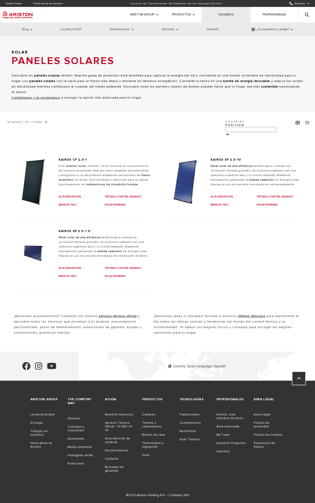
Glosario (74, 418)
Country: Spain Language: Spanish (199, 366)
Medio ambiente (80, 447)
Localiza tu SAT (71, 29)
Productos (181, 14)
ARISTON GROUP (142, 14)
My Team (223, 435)
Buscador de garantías (114, 469)
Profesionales (274, 14)
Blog (25, 29)
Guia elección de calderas (117, 440)
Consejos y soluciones (76, 428)
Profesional (76, 463)
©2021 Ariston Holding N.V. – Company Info (157, 495)
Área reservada (228, 426)
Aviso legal (262, 414)
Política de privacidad (261, 424)
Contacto (212, 29)
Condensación (190, 423)
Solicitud (223, 451)
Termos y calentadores (152, 424)
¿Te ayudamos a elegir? (273, 29)
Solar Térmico (189, 439)
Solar (146, 455)
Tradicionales (189, 414)
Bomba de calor (154, 435)
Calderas (148, 414)
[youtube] (51, 368)
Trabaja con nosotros (39, 433)
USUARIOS (226, 14)
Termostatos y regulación (152, 445)
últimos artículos (251, 316)
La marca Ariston (42, 414)
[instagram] (38, 368)
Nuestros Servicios (119, 414)
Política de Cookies (268, 435)
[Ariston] (18, 15)
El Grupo (36, 423)
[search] (307, 15)
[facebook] (26, 368)
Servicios (168, 29)
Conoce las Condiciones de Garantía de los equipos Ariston (176, 3)
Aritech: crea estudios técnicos (230, 416)
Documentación (116, 450)
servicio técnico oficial (118, 316)
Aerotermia (76, 439)
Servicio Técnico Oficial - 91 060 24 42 (118, 426)
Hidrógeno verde (80, 455)
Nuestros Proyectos (231, 443)
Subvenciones (120, 29)
